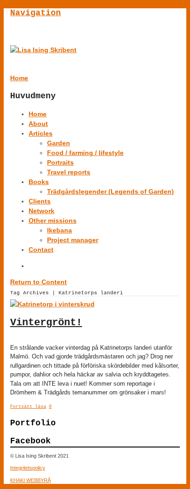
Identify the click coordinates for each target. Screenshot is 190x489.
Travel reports (68, 172)
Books (39, 181)
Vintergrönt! (46, 322)
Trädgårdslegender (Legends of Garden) (110, 191)
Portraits (60, 162)
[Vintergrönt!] (52, 304)
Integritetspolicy (27, 468)
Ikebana (59, 230)
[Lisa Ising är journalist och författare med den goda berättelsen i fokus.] (43, 50)
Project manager (72, 240)
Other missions (53, 220)
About (38, 123)
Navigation (35, 13)
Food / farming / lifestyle (85, 152)
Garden (58, 143)
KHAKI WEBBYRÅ (30, 480)
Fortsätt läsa (28, 406)
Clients (40, 201)
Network (41, 211)
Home (38, 114)
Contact (41, 249)
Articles (41, 133)
